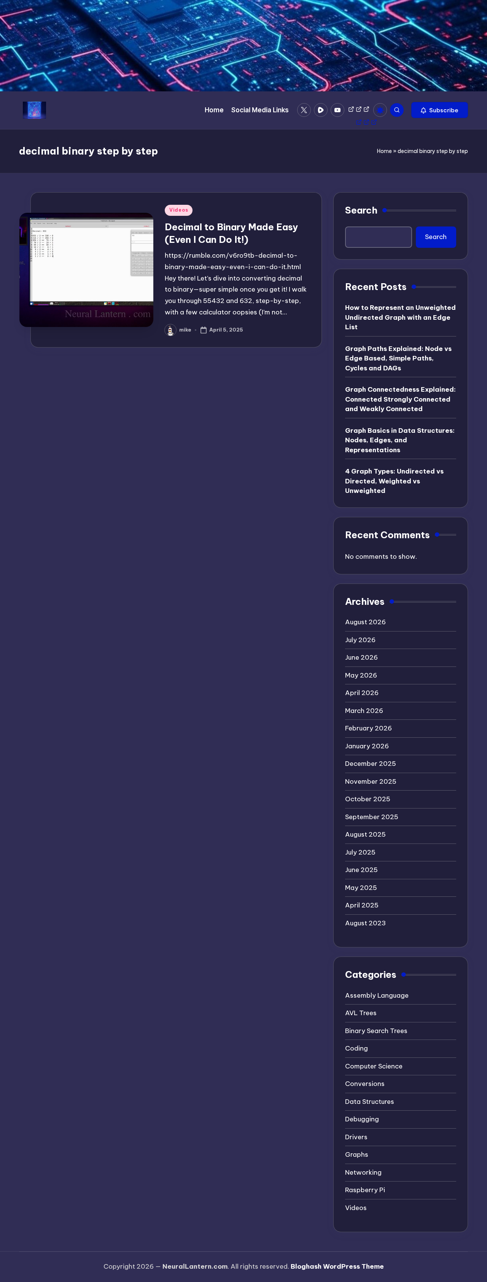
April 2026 (362, 693)
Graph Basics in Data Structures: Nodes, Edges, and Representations (400, 440)
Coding (356, 1048)
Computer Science (374, 1066)
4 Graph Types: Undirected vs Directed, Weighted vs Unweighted (394, 481)
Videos (178, 210)
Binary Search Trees (376, 1031)
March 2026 (364, 710)
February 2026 (368, 728)
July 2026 (360, 640)
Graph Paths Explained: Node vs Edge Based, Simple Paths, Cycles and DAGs (398, 358)
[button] (439, 110)
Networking (363, 1172)
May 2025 (361, 887)
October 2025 (367, 799)
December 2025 (370, 763)
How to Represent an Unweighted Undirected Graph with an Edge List (400, 317)
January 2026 (367, 746)
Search (361, 210)
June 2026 (361, 657)
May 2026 (361, 675)
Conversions (365, 1083)
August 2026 (365, 622)
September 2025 (371, 817)
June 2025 (361, 870)
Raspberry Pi (365, 1190)
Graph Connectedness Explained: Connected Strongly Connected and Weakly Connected (400, 399)
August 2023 (365, 923)
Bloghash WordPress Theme (337, 1266)
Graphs (356, 1154)
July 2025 (360, 852)
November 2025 (370, 781)
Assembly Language (377, 995)
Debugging (362, 1119)
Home (384, 151)
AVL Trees (361, 1013)
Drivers (356, 1137)
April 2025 (362, 905)
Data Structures (369, 1101)
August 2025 (365, 834)
